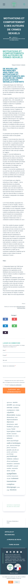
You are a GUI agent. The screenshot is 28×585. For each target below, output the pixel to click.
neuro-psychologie (13, 440)
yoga (8, 490)
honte (13, 429)
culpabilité (10, 412)
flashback (10, 426)
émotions (13, 490)
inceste (9, 433)
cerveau (9, 407)
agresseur (9, 402)
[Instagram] (17, 552)
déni (16, 417)
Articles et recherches (10, 533)
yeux (18, 487)
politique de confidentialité (15, 384)
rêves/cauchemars (12, 461)
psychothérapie (12, 456)
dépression (10, 422)
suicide (13, 470)
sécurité (8, 478)
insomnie (14, 433)
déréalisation (10, 424)
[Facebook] (5, 319)
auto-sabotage (16, 405)
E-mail (5, 355)
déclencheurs (10, 417)
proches (9, 452)
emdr (16, 424)
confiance (16, 407)
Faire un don (14, 544)
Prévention (9, 521)
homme (9, 429)
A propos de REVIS (14, 539)
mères (17, 436)
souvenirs (15, 468)
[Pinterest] (14, 319)
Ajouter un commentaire (9, 366)
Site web (5, 360)
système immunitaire (12, 476)
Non (17, 582)
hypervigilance (11, 431)
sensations (10, 463)
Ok (11, 582)
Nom (4, 350)
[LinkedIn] (5, 325)
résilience (16, 459)
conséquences (11, 410)
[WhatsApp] (14, 325)
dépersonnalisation (12, 419)
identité (18, 431)
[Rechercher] (24, 4)
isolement (9, 436)
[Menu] (4, 4)
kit (14, 436)
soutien (9, 468)
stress (8, 471)
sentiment (16, 463)
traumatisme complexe (11, 482)
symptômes (12, 473)
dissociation (11, 415)
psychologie (10, 454)
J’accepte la (13, 384)
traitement (14, 478)
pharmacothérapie (15, 445)
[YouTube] (7, 552)
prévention (14, 452)
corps (17, 410)
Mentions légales (14, 573)
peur (8, 445)
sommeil (15, 466)
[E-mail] (5, 332)
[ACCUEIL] (10, 37)
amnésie (15, 402)
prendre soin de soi (13, 450)
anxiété (9, 405)
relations (9, 459)
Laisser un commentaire (14, 390)
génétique (16, 426)
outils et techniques (14, 443)
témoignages (11, 487)
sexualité (10, 466)
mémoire (10, 438)
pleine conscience (12, 447)
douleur (18, 415)
